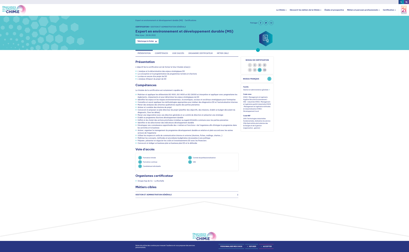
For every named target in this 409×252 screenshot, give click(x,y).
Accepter (267, 246)
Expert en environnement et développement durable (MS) (159, 20)
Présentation (144, 53)
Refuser (252, 246)
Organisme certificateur (200, 53)
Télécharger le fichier (145, 41)
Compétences (161, 53)
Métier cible (223, 53)
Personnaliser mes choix (231, 246)
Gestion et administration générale (256, 90)
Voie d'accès (178, 53)
